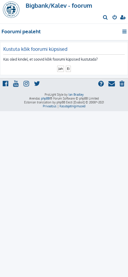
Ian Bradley (76, 94)
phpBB (45, 98)
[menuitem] (105, 17)
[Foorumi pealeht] (14, 11)
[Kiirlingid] (125, 31)
